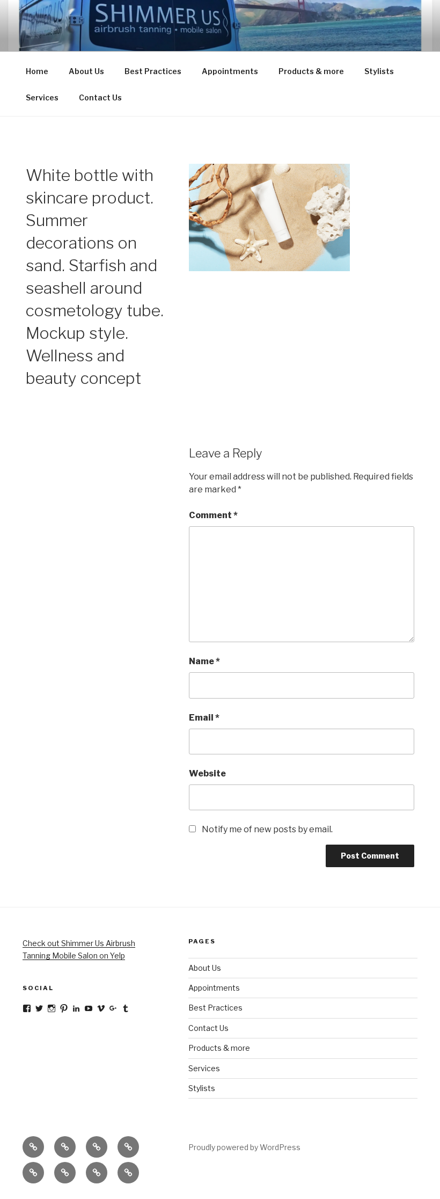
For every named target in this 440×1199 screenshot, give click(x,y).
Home (37, 71)
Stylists (379, 71)
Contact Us (100, 97)
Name (204, 661)
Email (204, 718)
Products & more (311, 71)
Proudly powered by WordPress (244, 1147)
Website (207, 773)
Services (42, 97)
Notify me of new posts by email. (267, 829)
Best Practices (152, 71)
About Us (86, 71)
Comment (213, 515)
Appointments (230, 71)
